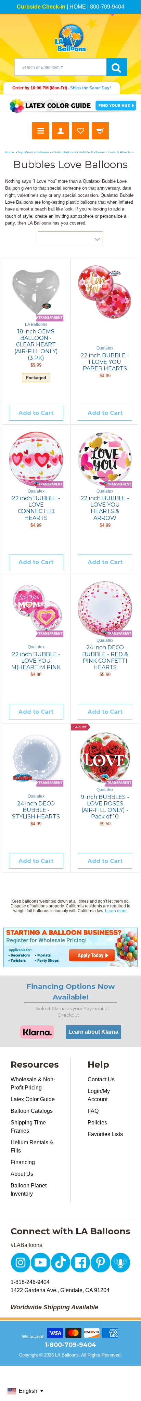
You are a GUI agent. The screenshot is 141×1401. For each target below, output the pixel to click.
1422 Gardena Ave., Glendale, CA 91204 (60, 1290)
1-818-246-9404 (30, 1282)
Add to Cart (35, 412)
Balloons (42, 152)
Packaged (36, 377)
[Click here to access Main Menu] (40, 130)
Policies (97, 1122)
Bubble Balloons (92, 152)
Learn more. (116, 910)
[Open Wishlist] (80, 130)
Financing (23, 1162)
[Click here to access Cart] (100, 130)
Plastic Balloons (63, 152)
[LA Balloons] (70, 37)
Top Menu (25, 152)
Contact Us (101, 1079)
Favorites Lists (105, 1134)
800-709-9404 (107, 7)
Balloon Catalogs (32, 1111)
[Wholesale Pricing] (70, 947)
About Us (22, 1174)
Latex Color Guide (33, 1099)
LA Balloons (67, 1355)
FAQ (93, 1111)
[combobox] (60, 67)
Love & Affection (121, 152)
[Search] (116, 67)
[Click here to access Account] (60, 130)
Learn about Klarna (93, 1032)
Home (9, 152)
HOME (77, 7)
